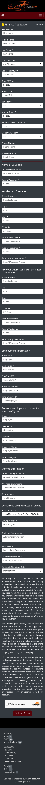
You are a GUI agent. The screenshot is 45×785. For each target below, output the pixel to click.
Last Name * (7, 50)
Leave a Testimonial (12, 761)
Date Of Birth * (8, 60)
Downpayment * (9, 520)
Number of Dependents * (13, 122)
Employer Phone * (10, 386)
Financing (8, 749)
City (3, 287)
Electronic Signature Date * (14, 567)
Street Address (8, 277)
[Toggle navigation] (40, 15)
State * (5, 217)
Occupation (7, 426)
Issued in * (7, 101)
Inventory (8, 733)
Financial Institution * (11, 169)
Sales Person (7, 546)
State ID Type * (8, 81)
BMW (8, 739)
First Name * (7, 29)
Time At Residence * (11, 237)
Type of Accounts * (10, 180)
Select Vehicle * (9, 510)
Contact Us (9, 747)
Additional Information (12, 533)
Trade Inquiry (10, 752)
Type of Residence (10, 329)
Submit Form (22, 713)
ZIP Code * (6, 227)
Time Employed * (9, 397)
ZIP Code (6, 308)
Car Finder (8, 758)
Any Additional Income (12, 484)
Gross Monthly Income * (13, 473)
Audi (7, 736)
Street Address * (9, 196)
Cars (7, 766)
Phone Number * (9, 143)
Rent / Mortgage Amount (13, 339)
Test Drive (8, 755)
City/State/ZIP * (9, 376)
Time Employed (9, 457)
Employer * (7, 355)
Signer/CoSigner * (10, 132)
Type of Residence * (11, 248)
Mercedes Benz (12, 742)
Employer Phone (9, 447)
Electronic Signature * (12, 556)
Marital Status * (9, 112)
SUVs (8, 769)
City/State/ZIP (8, 436)
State (4, 298)
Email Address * (9, 153)
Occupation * (8, 366)
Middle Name (8, 39)
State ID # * (7, 91)
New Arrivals (10, 772)
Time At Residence (10, 318)
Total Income (8, 494)
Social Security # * (10, 70)
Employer (6, 416)
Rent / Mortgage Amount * (14, 258)
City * (4, 206)
